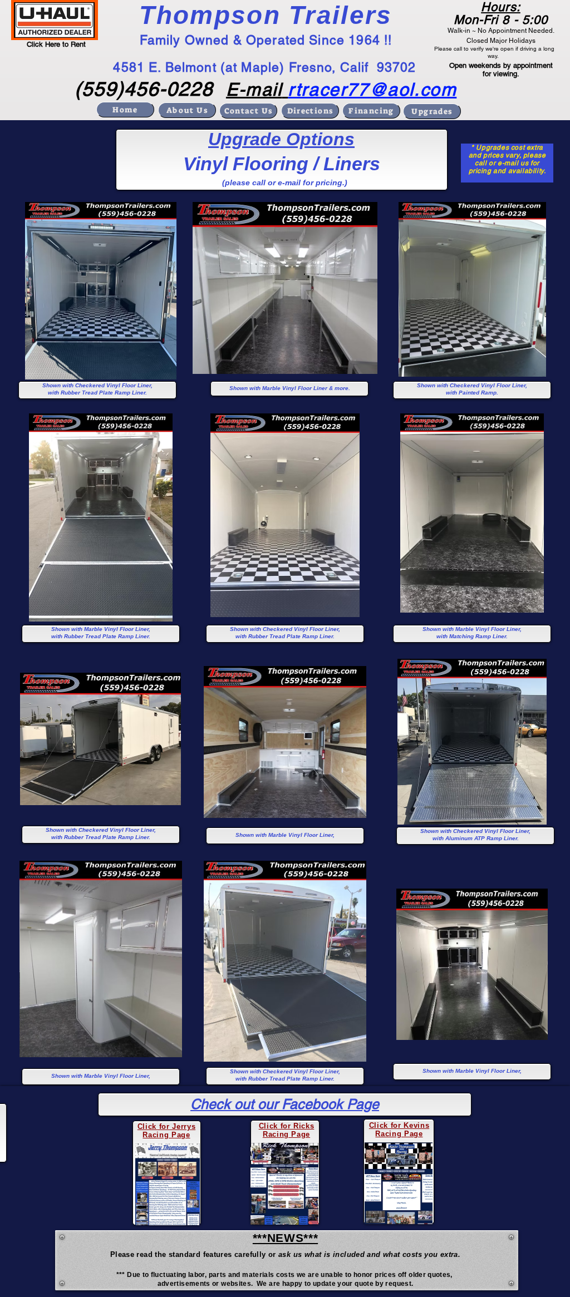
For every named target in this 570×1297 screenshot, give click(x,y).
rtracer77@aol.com (372, 89)
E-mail (254, 89)
